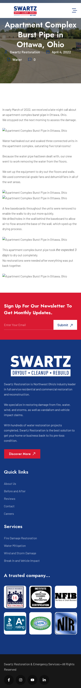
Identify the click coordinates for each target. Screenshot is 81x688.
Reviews (9, 498)
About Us (10, 483)
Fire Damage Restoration (20, 538)
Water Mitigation (15, 545)
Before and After (15, 491)
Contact (9, 506)
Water (17, 59)
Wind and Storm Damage (20, 553)
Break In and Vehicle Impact (22, 560)
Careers (9, 513)
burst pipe (39, 115)
